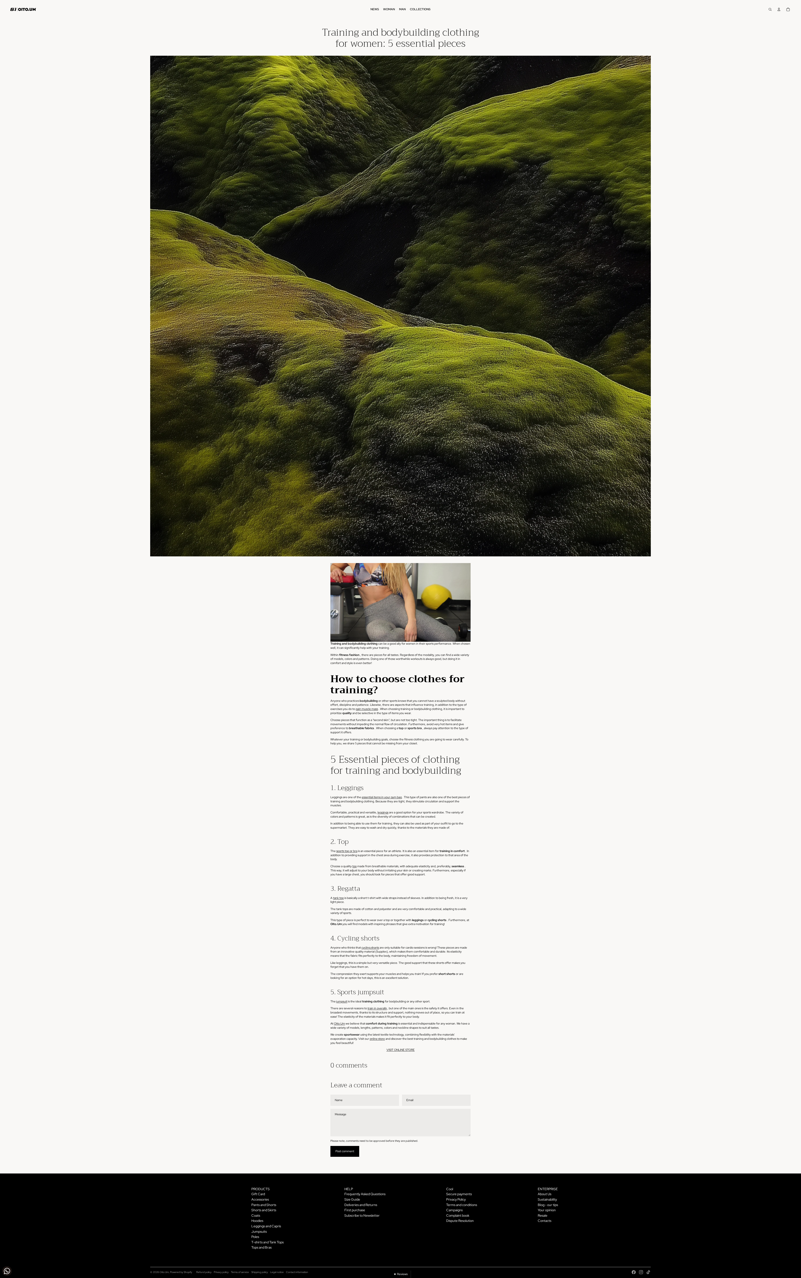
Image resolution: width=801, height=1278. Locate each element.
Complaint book (457, 1215)
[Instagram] (641, 1272)
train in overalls (377, 1008)
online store (377, 1039)
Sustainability (547, 1199)
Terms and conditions (461, 1205)
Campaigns (454, 1210)
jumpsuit (341, 1001)
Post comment (344, 1151)
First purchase (354, 1210)
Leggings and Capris (266, 1226)
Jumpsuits (259, 1231)
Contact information (297, 1272)
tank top (338, 898)
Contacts (544, 1221)
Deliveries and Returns (360, 1205)
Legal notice (277, 1272)
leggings (383, 812)
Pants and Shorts (263, 1205)
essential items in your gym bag (382, 797)
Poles (255, 1237)
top (354, 866)
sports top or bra (346, 851)
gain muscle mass (367, 709)
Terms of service (240, 1272)
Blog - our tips (548, 1205)
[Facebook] (633, 1272)
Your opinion (547, 1210)
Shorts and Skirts (263, 1210)
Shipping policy (259, 1272)
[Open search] (770, 9)
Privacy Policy (456, 1199)
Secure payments (459, 1194)
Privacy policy (221, 1272)
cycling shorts (370, 947)
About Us (544, 1194)
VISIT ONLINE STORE (401, 1050)
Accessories (260, 1199)
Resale (542, 1215)
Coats (255, 1215)
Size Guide (352, 1199)
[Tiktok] (648, 1272)
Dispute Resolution (460, 1221)
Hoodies (257, 1221)
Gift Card (258, 1194)
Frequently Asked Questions (364, 1194)
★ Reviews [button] (401, 1274)
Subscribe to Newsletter (362, 1215)
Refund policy (204, 1272)
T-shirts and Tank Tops (267, 1242)
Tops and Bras (261, 1247)
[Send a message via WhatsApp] (7, 1271)
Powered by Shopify (181, 1272)
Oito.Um (339, 1023)
